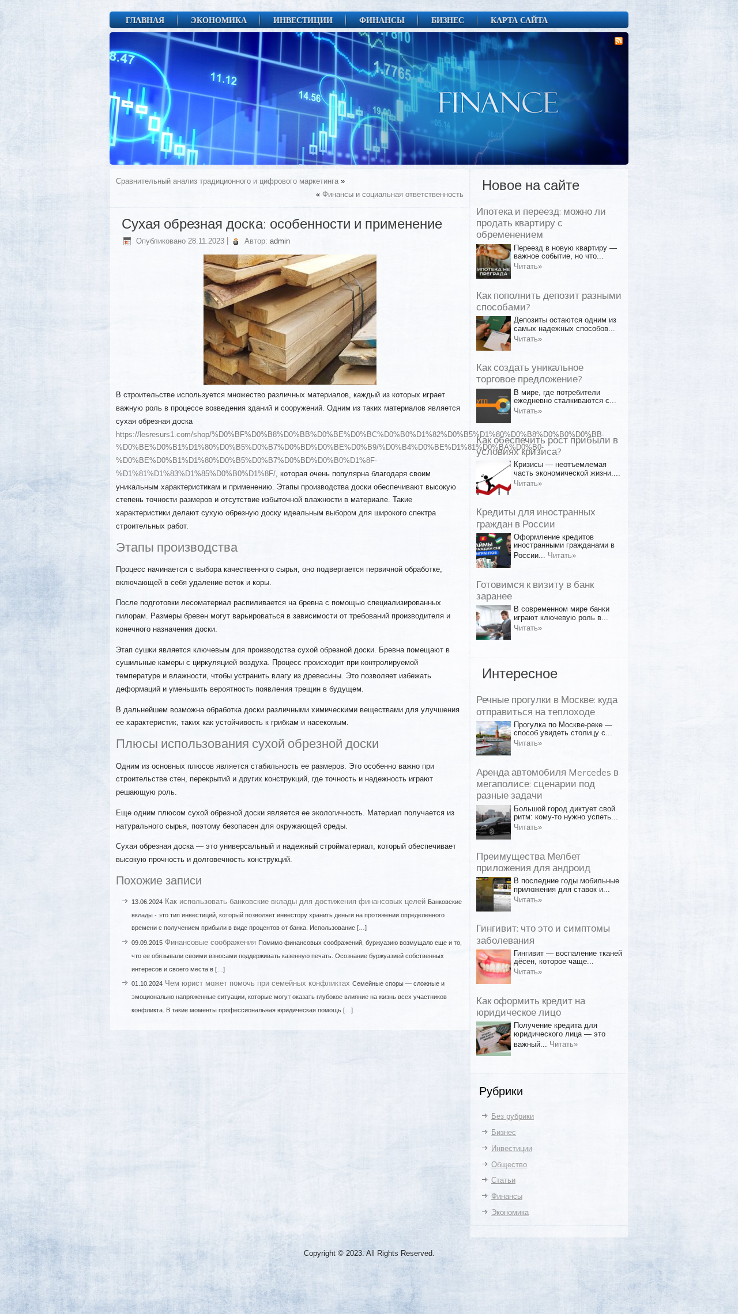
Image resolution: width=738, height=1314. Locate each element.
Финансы (382, 20)
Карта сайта (519, 20)
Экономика (219, 20)
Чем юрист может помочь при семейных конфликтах (257, 983)
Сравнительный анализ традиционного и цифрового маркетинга (227, 181)
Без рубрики (512, 1116)
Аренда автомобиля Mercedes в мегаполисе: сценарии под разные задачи (547, 785)
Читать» (528, 266)
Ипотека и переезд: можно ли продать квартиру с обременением (541, 224)
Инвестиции (303, 20)
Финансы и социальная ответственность (393, 194)
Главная (145, 20)
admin (280, 241)
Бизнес (447, 20)
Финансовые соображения (210, 942)
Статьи (503, 1180)
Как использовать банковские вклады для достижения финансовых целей (295, 901)
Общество (509, 1164)
